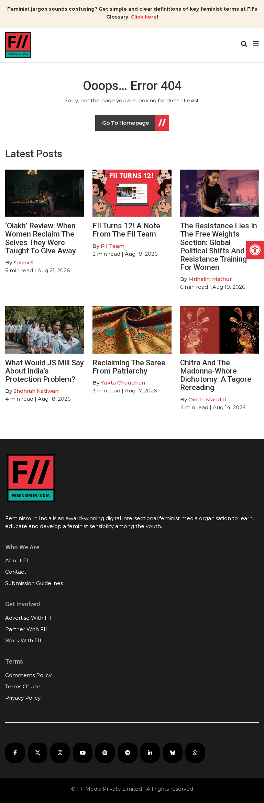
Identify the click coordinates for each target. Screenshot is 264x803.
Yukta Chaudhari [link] (123, 382)
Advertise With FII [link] (28, 618)
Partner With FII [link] (26, 629)
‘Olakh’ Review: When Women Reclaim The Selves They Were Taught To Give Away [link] (40, 238)
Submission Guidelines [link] (34, 583)
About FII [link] (17, 560)
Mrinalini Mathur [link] (210, 279)
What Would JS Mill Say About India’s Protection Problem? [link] (44, 370)
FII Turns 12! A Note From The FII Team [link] (126, 229)
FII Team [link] (112, 246)
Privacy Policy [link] (23, 698)
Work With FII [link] (23, 640)
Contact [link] (15, 572)
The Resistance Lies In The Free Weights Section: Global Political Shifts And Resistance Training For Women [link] (218, 246)
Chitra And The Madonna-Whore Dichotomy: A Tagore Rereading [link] (215, 375)
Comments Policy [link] (28, 675)
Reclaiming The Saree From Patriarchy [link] (128, 366)
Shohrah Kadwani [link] (36, 391)
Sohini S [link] (23, 262)
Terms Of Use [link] (23, 686)
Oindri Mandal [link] (207, 399)
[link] (255, 250)
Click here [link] (144, 17)
